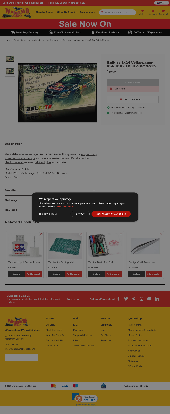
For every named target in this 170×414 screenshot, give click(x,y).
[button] (48, 214)
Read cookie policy (64, 206)
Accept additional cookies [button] (111, 214)
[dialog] (85, 207)
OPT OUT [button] (80, 214)
